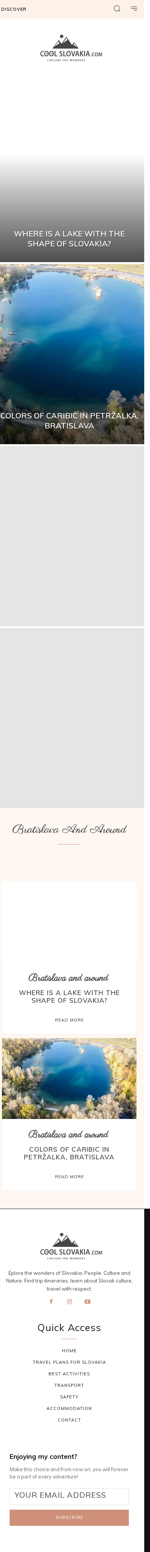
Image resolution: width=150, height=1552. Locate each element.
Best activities (69, 1373)
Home (69, 1350)
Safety (69, 1397)
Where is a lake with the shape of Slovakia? (69, 996)
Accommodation (69, 1408)
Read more (69, 1020)
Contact (69, 1420)
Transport (69, 1385)
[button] (117, 9)
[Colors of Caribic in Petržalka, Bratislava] (69, 1078)
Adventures (23, 861)
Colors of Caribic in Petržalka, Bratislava (69, 1153)
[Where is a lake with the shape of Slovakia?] (69, 921)
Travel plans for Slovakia (69, 1362)
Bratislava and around (68, 978)
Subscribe (69, 1517)
